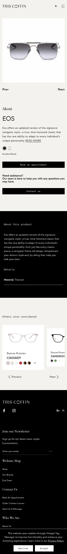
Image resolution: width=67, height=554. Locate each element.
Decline (23, 548)
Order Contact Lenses (13, 503)
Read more (33, 140)
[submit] (50, 451)
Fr (56, 6)
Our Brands (7, 475)
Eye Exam (7, 480)
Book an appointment (33, 164)
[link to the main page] (14, 6)
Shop (4, 469)
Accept (44, 548)
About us (6, 526)
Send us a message (12, 509)
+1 (35, 363)
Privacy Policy (56, 541)
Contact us (33, 191)
